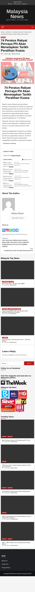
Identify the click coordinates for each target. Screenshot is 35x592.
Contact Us (24, 4)
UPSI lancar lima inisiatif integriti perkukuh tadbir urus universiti (21, 171)
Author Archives (27, 159)
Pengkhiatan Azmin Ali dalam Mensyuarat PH (18, 249)
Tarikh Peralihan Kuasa (21, 234)
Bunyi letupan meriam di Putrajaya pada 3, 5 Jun (22, 164)
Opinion (3, 37)
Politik (11, 281)
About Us (10, 4)
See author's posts (17, 218)
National (11, 166)
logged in (12, 355)
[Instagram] (7, 229)
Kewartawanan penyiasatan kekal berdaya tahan (21, 178)
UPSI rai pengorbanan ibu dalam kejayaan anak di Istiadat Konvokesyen (22, 185)
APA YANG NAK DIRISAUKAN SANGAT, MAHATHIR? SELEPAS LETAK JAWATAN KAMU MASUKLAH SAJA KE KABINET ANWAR (15, 242)
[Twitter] (13, 229)
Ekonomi (4, 539)
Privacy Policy (17, 4)
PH (14, 234)
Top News (10, 436)
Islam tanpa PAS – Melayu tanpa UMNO (13, 283)
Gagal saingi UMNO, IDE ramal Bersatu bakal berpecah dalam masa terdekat (15, 311)
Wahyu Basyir (16, 54)
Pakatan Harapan (9, 234)
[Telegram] (17, 229)
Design (25, 573)
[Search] (32, 27)
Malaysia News (17, 14)
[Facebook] (3, 229)
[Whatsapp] (10, 229)
